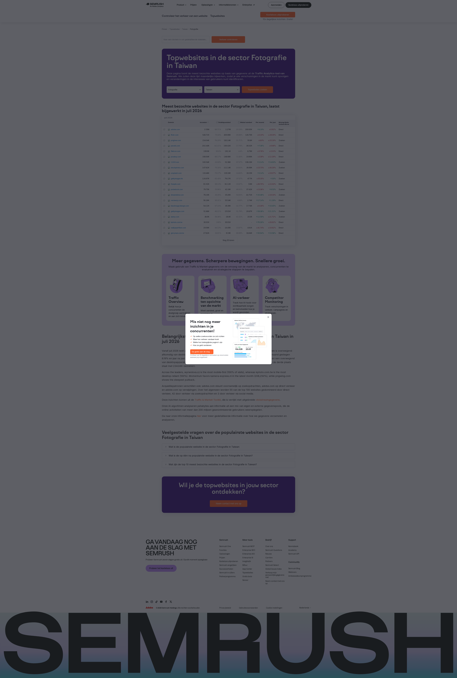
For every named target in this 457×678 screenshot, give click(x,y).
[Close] (268, 317)
